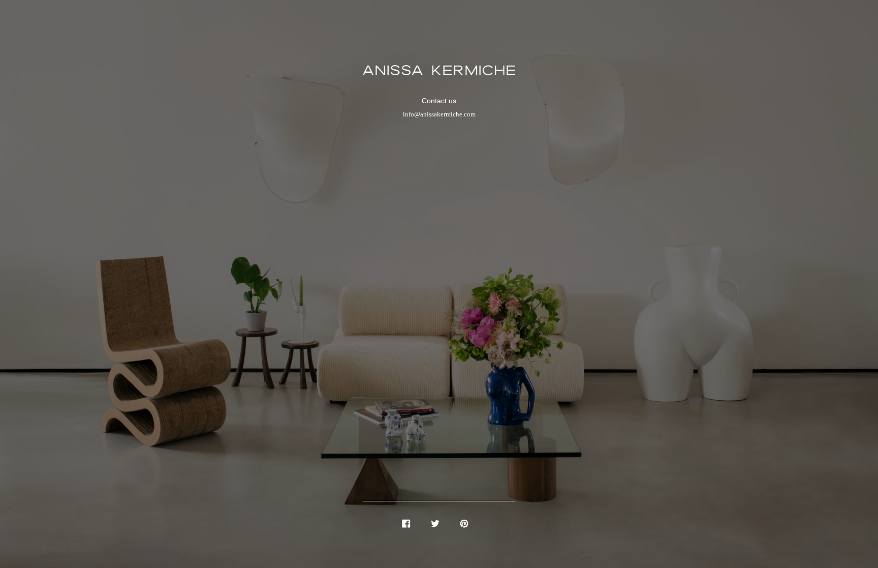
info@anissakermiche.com (439, 114)
